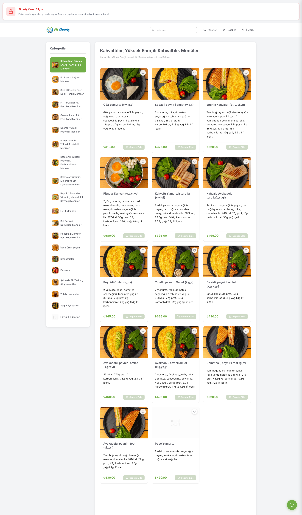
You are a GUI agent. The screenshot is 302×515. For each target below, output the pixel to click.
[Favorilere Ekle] (143, 73)
